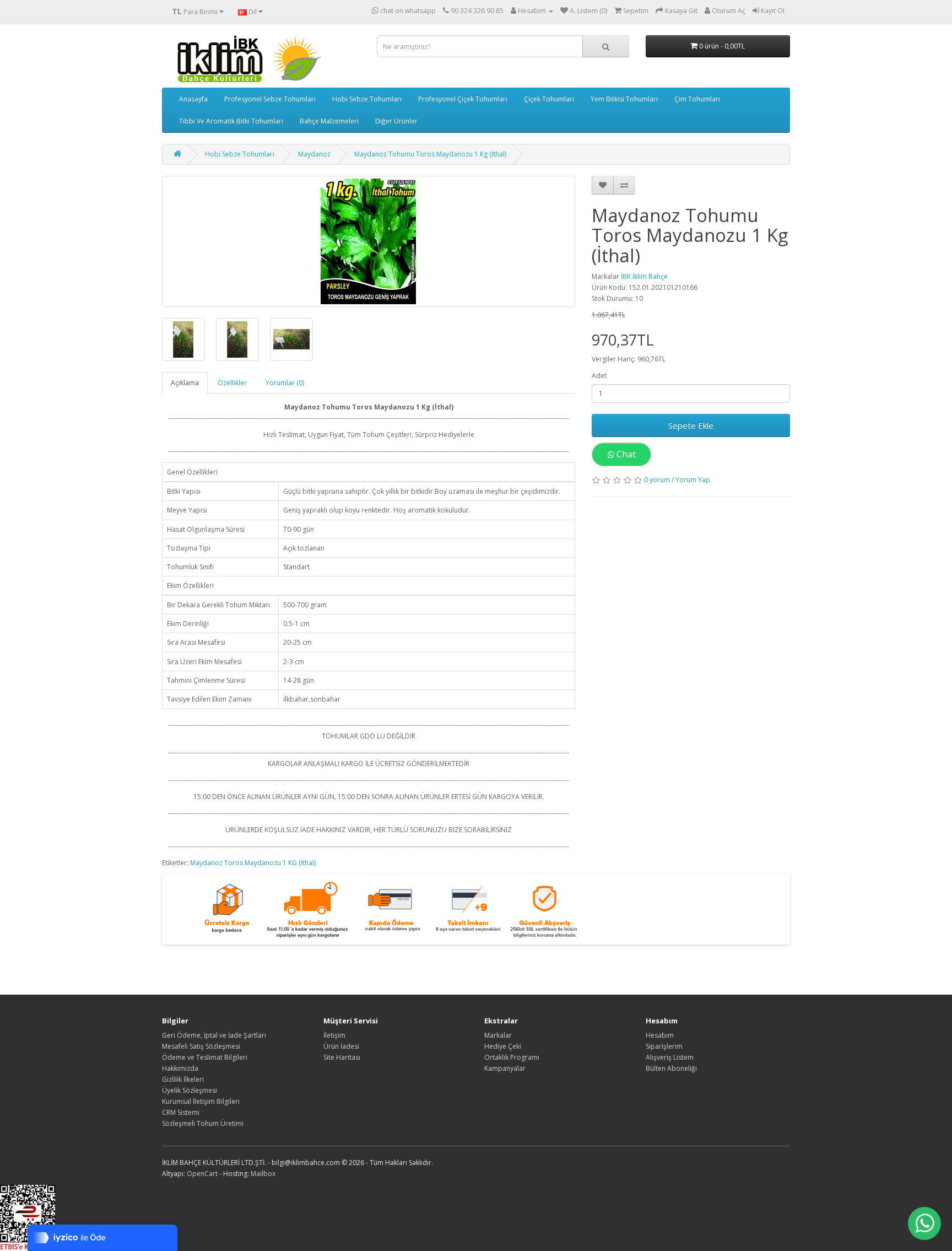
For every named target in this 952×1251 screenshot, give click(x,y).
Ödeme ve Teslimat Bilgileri (204, 1057)
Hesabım (660, 1035)
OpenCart (202, 1173)
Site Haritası (341, 1057)
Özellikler (232, 382)
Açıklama (185, 382)
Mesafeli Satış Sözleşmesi (201, 1046)
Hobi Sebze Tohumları (367, 99)
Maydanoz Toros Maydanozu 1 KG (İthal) (253, 862)
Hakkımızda (180, 1068)
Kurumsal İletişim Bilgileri (201, 1101)
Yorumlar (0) (285, 382)
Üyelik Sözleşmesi (189, 1090)
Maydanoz (314, 154)
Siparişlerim (664, 1046)
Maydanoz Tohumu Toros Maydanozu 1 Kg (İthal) (430, 154)
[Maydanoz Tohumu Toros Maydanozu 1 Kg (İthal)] (368, 241)
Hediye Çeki (502, 1046)
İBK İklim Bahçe (644, 276)
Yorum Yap (692, 479)
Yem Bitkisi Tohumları (624, 99)
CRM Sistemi (180, 1112)
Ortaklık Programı (511, 1057)
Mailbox (263, 1173)
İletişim (334, 1035)
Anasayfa (193, 99)
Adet (599, 375)
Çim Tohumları (697, 99)
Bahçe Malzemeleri (329, 121)
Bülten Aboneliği (671, 1068)
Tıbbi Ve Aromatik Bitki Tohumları (231, 121)
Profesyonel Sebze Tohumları (270, 99)
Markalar (498, 1035)
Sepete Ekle (690, 425)
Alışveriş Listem (670, 1057)
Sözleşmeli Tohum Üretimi (203, 1123)
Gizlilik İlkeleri (183, 1079)
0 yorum (657, 479)
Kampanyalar (505, 1068)
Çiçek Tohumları (549, 99)
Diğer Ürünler (396, 121)
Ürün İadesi (341, 1046)
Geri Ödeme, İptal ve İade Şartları (214, 1035)
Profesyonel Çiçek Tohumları (462, 99)
